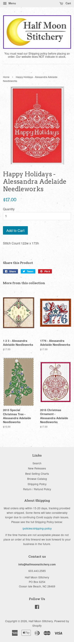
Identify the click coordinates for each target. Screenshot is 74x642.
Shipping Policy (37, 484)
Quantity (9, 209)
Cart (68, 3)
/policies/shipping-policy (37, 528)
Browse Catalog (37, 479)
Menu (12, 3)
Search (37, 463)
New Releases (37, 468)
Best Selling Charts (37, 474)
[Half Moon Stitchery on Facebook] (37, 607)
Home (6, 77)
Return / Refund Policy (37, 489)
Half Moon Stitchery (41, 621)
